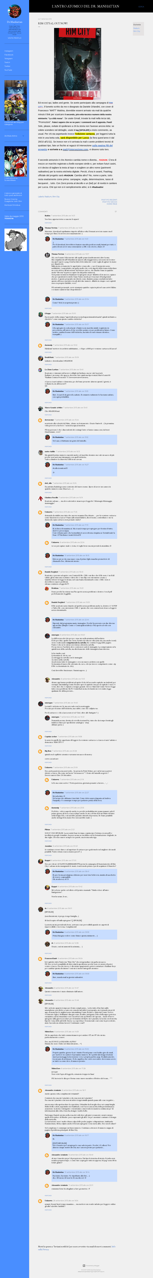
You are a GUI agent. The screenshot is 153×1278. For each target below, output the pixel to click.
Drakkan (55, 588)
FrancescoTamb (51, 958)
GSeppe (48, 313)
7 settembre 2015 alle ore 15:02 (65, 345)
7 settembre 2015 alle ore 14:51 (76, 239)
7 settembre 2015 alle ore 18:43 (71, 572)
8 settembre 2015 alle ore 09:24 (70, 958)
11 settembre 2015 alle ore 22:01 (81, 1185)
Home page (112, 204)
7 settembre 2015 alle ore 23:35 (72, 808)
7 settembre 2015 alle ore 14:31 (63, 216)
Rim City (136, 31)
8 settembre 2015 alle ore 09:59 (77, 932)
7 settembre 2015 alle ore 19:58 (70, 737)
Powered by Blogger (92, 1265)
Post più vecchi (109, 202)
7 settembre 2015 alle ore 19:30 (78, 602)
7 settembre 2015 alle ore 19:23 (71, 588)
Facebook (8, 55)
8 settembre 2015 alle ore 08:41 (77, 871)
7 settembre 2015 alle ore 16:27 (77, 465)
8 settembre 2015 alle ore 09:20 (72, 635)
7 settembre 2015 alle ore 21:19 (72, 779)
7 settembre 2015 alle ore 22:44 (77, 620)
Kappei (47, 860)
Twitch (7, 62)
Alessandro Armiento (53, 1090)
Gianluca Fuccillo (51, 497)
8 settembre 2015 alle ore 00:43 (65, 846)
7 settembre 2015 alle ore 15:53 (76, 391)
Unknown (48, 512)
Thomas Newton (51, 227)
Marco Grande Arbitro (53, 407)
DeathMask (49, 357)
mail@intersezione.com (75, 149)
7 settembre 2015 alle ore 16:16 (64, 483)
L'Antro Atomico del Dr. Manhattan (85, 6)
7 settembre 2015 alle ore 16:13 (68, 452)
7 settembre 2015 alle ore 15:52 (76, 437)
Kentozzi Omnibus (12, 205)
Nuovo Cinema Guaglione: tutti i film (13, 200)
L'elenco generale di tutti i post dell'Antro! (13, 194)
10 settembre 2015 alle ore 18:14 (77, 1172)
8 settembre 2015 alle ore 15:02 (77, 1049)
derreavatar (49, 419)
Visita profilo (14, 38)
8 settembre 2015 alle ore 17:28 (73, 1068)
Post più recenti (109, 200)
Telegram (8, 58)
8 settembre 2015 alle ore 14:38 (66, 943)
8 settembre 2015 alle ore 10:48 (66, 1000)
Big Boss (48, 751)
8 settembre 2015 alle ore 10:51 (73, 679)
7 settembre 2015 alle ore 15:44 (67, 420)
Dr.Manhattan (58, 238)
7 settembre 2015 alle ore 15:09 (67, 357)
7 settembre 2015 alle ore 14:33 (70, 228)
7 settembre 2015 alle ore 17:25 (65, 512)
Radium (136, 28)
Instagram (8, 51)
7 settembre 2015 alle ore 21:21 (63, 830)
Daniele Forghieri (51, 571)
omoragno (55, 634)
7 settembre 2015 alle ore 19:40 (65, 703)
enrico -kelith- (50, 451)
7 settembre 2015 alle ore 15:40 (71, 370)
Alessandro (56, 678)
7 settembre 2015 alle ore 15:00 (64, 313)
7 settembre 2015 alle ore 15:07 (77, 324)
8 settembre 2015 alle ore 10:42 (70, 887)
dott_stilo (48, 483)
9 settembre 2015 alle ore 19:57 (77, 254)
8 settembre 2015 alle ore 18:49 (81, 1155)
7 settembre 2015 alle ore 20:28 (64, 751)
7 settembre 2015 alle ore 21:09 (65, 767)
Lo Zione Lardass (51, 369)
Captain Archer (51, 736)
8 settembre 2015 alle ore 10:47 (66, 988)
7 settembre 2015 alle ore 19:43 (72, 717)
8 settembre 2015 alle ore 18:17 (77, 1135)
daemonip (48, 345)
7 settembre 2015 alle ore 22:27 (77, 793)
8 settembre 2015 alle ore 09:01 (59, 908)
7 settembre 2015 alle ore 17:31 (76, 525)
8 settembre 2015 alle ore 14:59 (66, 1032)
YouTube (8, 70)
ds (45, 908)
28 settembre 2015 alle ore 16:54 (65, 1201)
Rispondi (48, 223)
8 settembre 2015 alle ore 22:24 (72, 542)
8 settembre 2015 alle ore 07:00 (63, 860)
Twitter (7, 66)
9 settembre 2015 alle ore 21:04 (77, 299)
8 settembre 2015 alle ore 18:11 (74, 1090)
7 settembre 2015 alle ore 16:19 (71, 498)
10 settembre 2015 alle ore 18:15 (77, 556)
